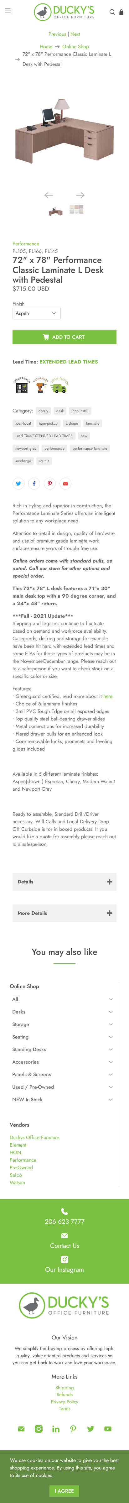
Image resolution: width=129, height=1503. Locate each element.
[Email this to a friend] (65, 484)
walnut (44, 461)
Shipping (64, 1387)
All (15, 999)
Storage (20, 1024)
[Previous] (48, 195)
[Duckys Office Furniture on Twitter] (91, 1431)
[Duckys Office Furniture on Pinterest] (73, 1431)
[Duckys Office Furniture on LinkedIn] (56, 1431)
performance (54, 448)
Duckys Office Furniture (34, 1137)
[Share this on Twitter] (18, 484)
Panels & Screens (31, 1074)
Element (18, 1145)
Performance (23, 1160)
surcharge (23, 461)
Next (75, 34)
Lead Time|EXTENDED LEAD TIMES (44, 436)
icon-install (80, 411)
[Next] (80, 195)
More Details (32, 913)
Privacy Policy (64, 1401)
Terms (64, 1408)
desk (60, 411)
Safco (16, 1175)
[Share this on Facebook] (34, 484)
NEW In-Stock (27, 1099)
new (84, 436)
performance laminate (90, 448)
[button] (62, 999)
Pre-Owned (21, 1167)
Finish (18, 303)
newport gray (25, 448)
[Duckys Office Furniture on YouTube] (108, 1431)
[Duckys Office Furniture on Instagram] (39, 1431)
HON (15, 1152)
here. (108, 696)
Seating (20, 1036)
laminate (92, 423)
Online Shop (75, 46)
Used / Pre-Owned (33, 1087)
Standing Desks (29, 1049)
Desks (18, 1011)
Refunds (65, 1394)
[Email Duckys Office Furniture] (21, 1431)
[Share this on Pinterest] (50, 484)
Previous (57, 34)
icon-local (23, 423)
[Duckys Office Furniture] (64, 12)
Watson (17, 1182)
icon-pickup (48, 423)
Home (46, 46)
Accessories (25, 1062)
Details (25, 881)
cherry (43, 411)
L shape (72, 423)
